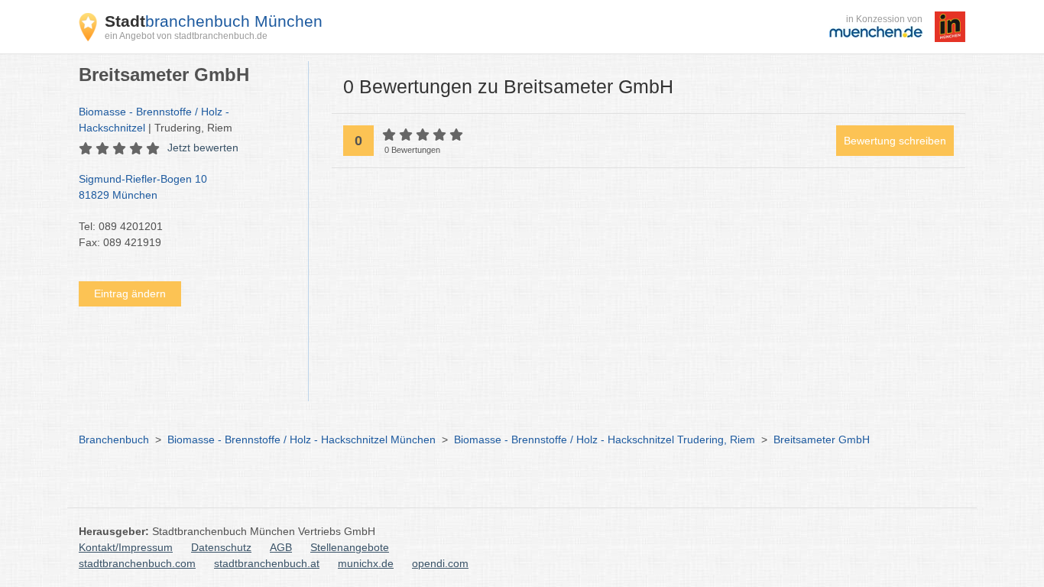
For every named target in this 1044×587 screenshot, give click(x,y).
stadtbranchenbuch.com (137, 563)
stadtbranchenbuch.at (266, 563)
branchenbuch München (214, 21)
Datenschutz (221, 547)
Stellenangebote (349, 547)
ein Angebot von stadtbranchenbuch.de (186, 36)
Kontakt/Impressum (126, 547)
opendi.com (440, 563)
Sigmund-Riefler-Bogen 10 (143, 187)
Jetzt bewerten (202, 147)
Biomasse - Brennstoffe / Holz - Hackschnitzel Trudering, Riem (604, 439)
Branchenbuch (114, 439)
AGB (281, 547)
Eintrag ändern (130, 293)
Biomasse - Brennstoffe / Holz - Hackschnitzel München (301, 439)
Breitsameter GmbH (821, 439)
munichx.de (366, 563)
